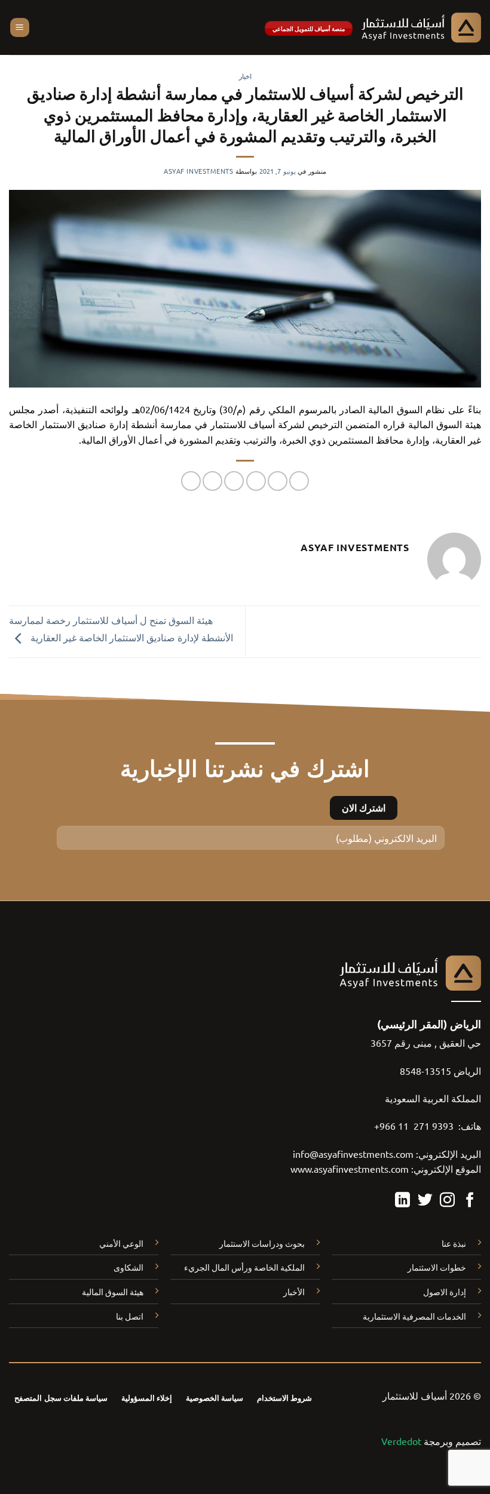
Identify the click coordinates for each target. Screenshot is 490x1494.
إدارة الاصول (444, 1291)
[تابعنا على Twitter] (425, 1200)
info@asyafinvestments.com (353, 1154)
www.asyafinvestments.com (349, 1169)
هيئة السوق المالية (112, 1291)
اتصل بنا (129, 1316)
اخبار (245, 76)
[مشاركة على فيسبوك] (277, 481)
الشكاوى (128, 1267)
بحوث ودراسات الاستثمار (262, 1243)
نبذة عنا (454, 1243)
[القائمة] (19, 28)
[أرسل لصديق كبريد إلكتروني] (234, 481)
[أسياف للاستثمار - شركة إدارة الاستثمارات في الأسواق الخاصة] (421, 27)
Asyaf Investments (199, 171)
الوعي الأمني (121, 1243)
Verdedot (401, 1441)
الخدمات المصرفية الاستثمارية (414, 1316)
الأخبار (294, 1291)
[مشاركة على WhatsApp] (299, 481)
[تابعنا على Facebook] (470, 1200)
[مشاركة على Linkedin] (191, 481)
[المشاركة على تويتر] (256, 481)
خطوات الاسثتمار (437, 1267)
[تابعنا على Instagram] (447, 1200)
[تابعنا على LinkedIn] (402, 1200)
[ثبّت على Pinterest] (212, 481)
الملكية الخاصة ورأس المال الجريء (244, 1267)
